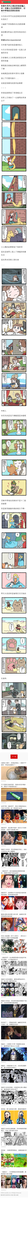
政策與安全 (8, 1195)
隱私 (15, 1195)
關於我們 (3, 1195)
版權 (17, 1195)
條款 (12, 1195)
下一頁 (14, 756)
